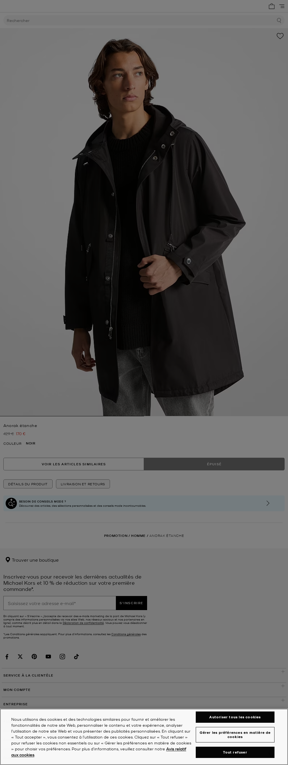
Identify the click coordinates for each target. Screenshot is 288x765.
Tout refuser (235, 752)
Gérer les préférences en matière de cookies (235, 734)
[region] (144, 737)
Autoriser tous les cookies (235, 717)
